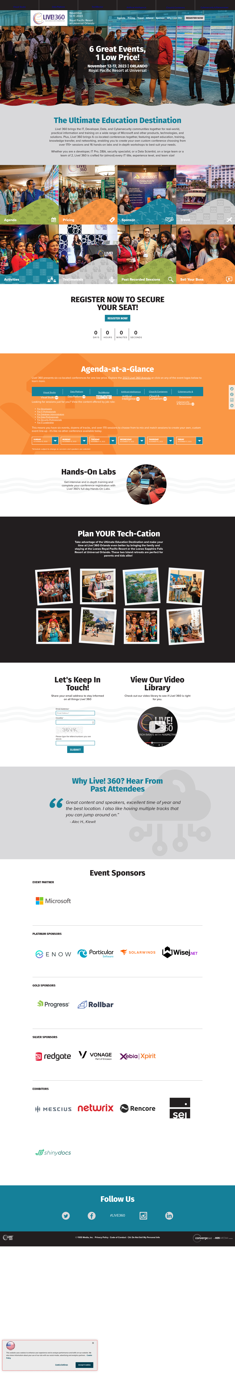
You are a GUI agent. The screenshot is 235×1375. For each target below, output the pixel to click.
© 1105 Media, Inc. (84, 1237)
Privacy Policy (101, 1237)
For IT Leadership (45, 422)
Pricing (131, 18)
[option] (117, 814)
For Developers (44, 409)
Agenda (121, 18)
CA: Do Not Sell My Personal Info (144, 1237)
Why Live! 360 (174, 18)
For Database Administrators (50, 414)
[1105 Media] (223, 1238)
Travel (140, 18)
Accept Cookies (84, 1365)
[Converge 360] (202, 1238)
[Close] (93, 1343)
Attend (149, 18)
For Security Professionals (49, 420)
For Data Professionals (47, 417)
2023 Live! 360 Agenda (137, 378)
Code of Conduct (118, 1237)
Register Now (194, 18)
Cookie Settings (61, 1365)
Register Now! (118, 318)
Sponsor (160, 18)
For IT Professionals (46, 411)
